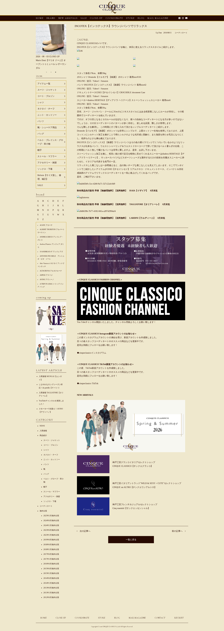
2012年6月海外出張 (51, 597)
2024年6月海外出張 (51, 520)
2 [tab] (51, 72)
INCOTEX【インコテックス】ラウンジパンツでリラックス (111, 26)
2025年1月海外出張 (51, 516)
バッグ (46, 474)
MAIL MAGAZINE (158, 18)
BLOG (117, 618)
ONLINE (81, 81)
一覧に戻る (131, 539)
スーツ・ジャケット (51, 440)
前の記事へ (177, 531)
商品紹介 (43, 435)
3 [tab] (55, 72)
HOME (39, 18)
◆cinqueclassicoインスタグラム (91, 353)
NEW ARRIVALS (68, 18)
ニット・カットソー (51, 459)
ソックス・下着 (49, 501)
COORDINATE (114, 18)
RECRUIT (179, 618)
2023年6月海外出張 (51, 530)
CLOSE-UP (61, 618)
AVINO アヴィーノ (47, 279)
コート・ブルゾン (50, 445)
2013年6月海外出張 (51, 588)
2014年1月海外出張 (51, 583)
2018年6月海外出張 (51, 544)
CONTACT (160, 618)
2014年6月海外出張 (51, 578)
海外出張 (43, 511)
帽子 (45, 487)
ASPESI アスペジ (46, 275)
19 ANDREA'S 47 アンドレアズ (51, 251)
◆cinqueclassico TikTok (87, 383)
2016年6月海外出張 (51, 564)
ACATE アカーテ (46, 225)
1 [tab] (46, 72)
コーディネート (181, 33)
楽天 (89, 81)
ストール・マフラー (51, 492)
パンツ (46, 464)
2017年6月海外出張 (51, 554)
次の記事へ (85, 531)
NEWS (42, 426)
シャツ (46, 450)
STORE (130, 18)
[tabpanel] (51, 47)
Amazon (104, 81)
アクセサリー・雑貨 (51, 496)
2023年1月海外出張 (51, 535)
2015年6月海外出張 (51, 569)
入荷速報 (43, 431)
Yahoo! (96, 81)
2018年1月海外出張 (51, 549)
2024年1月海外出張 (51, 525)
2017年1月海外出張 (51, 559)
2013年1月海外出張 (51, 593)
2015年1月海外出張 (51, 573)
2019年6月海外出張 (51, 540)
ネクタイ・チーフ (50, 455)
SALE (84, 18)
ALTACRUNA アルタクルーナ (51, 271)
